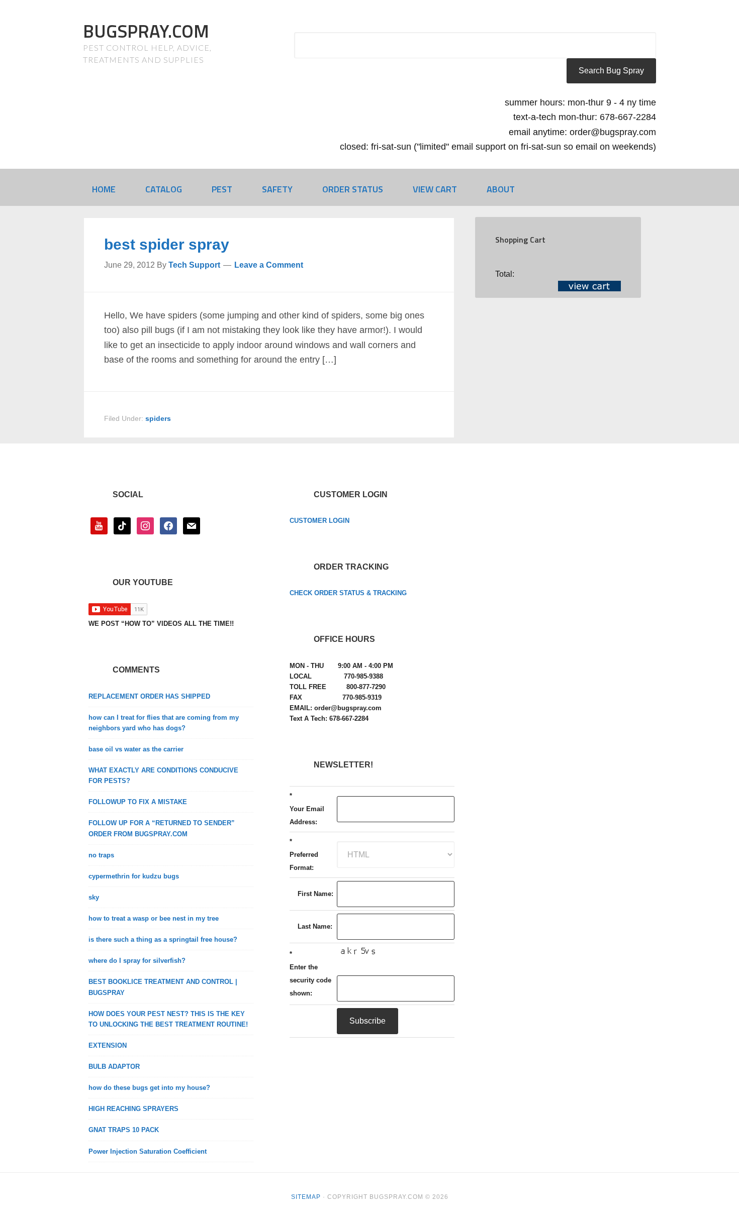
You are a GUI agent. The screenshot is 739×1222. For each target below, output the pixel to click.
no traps (101, 855)
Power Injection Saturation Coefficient (147, 1151)
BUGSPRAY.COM (146, 31)
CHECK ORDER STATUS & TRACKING (348, 593)
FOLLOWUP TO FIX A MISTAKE (137, 802)
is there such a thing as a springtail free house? (162, 939)
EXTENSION (107, 1045)
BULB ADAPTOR (114, 1066)
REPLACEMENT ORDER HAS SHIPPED (149, 696)
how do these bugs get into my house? (149, 1087)
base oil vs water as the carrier (135, 749)
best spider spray (166, 244)
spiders (158, 418)
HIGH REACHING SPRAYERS (133, 1109)
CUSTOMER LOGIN (319, 520)
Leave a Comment (268, 265)
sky (93, 897)
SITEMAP (306, 1196)
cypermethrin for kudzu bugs (133, 876)
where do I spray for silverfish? (137, 960)
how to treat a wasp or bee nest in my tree (153, 918)
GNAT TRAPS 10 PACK (123, 1130)
